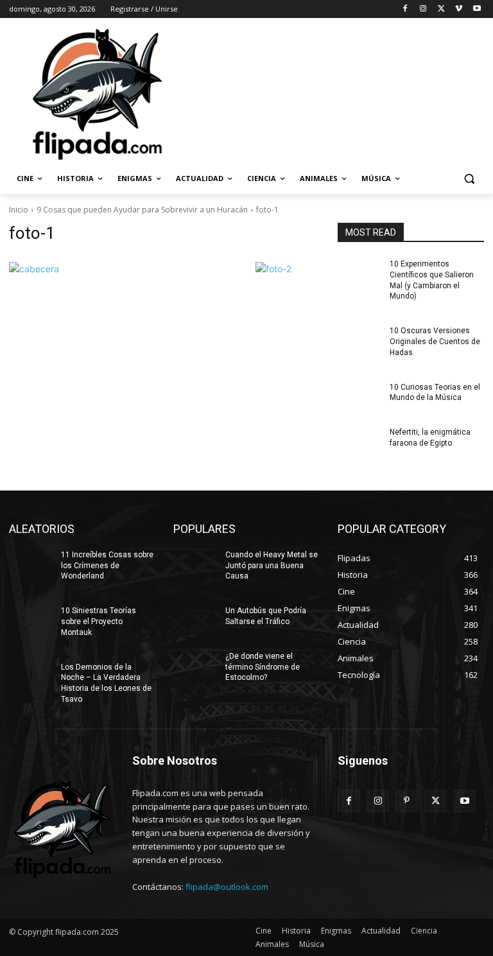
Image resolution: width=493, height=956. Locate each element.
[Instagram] (423, 9)
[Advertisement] (334, 93)
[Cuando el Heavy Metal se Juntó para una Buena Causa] (195, 565)
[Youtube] (476, 9)
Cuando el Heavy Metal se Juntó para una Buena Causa (271, 565)
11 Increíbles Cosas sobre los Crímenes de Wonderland (107, 565)
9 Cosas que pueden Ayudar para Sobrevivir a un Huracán (142, 209)
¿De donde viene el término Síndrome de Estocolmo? (262, 667)
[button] (469, 179)
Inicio (18, 209)
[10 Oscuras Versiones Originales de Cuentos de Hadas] (359, 341)
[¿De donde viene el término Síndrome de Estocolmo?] (195, 666)
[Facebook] (405, 9)
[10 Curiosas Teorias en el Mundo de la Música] (359, 397)
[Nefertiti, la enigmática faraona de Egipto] (359, 442)
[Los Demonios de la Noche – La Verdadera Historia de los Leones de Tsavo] (31, 677)
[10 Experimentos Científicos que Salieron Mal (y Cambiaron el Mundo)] (359, 274)
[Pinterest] (406, 801)
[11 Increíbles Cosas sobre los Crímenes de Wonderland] (31, 565)
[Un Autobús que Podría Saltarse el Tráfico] (195, 620)
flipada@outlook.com (227, 886)
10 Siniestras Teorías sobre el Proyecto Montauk (98, 621)
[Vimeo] (458, 9)
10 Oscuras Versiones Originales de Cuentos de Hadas (435, 341)
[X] (441, 9)
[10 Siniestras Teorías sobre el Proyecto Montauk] (31, 620)
